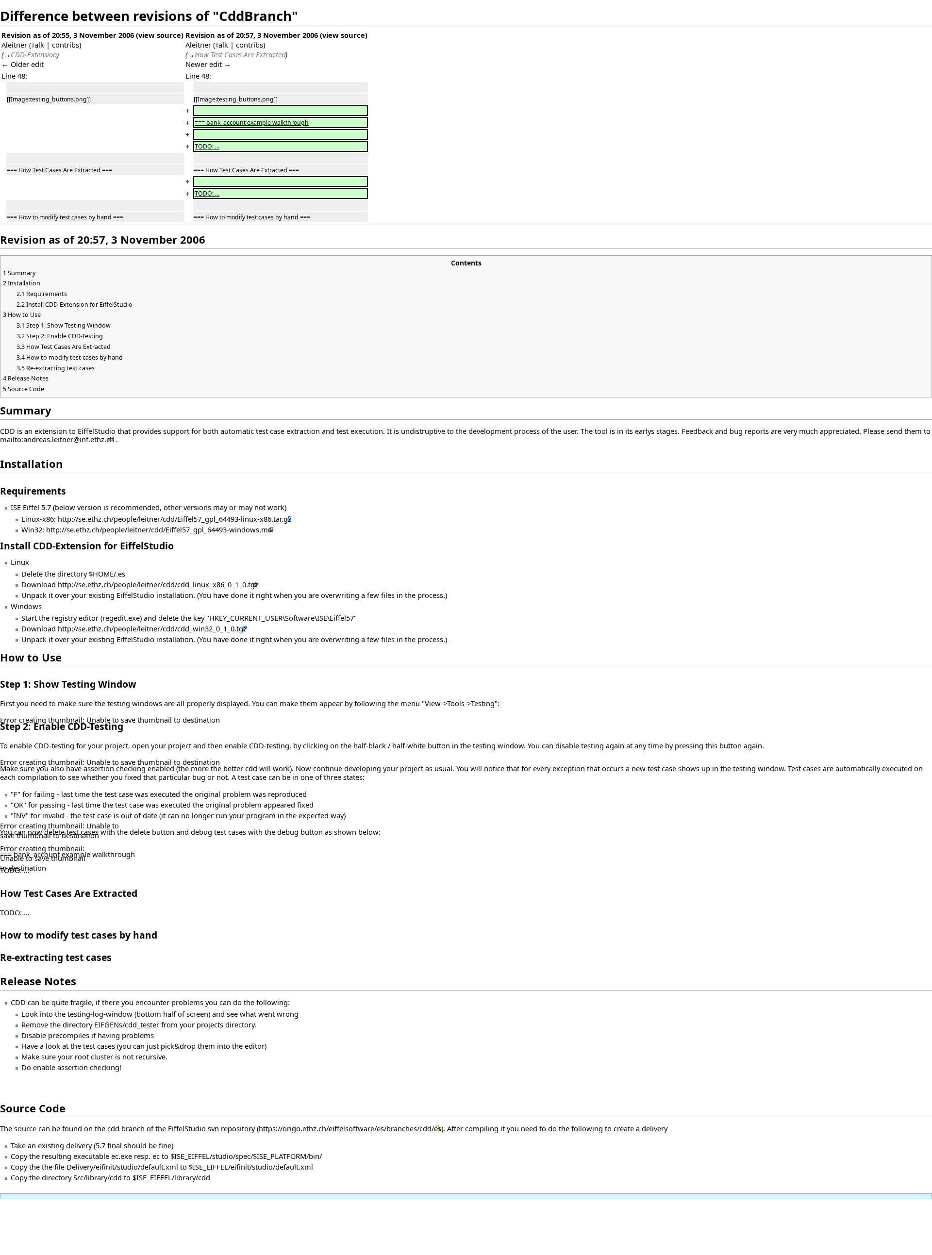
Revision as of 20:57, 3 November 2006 (251, 35)
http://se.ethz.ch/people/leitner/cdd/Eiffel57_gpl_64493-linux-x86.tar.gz (174, 519)
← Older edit (22, 64)
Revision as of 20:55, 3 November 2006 (67, 35)
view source (159, 35)
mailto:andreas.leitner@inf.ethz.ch (57, 439)
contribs (65, 45)
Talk (37, 45)
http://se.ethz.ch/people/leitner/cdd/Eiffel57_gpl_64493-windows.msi (159, 529)
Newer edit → (208, 64)
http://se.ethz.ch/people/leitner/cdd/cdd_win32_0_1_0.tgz (152, 628)
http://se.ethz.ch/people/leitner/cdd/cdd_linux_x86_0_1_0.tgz (158, 584)
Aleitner (14, 45)
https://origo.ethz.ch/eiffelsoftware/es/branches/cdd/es (350, 1128)
